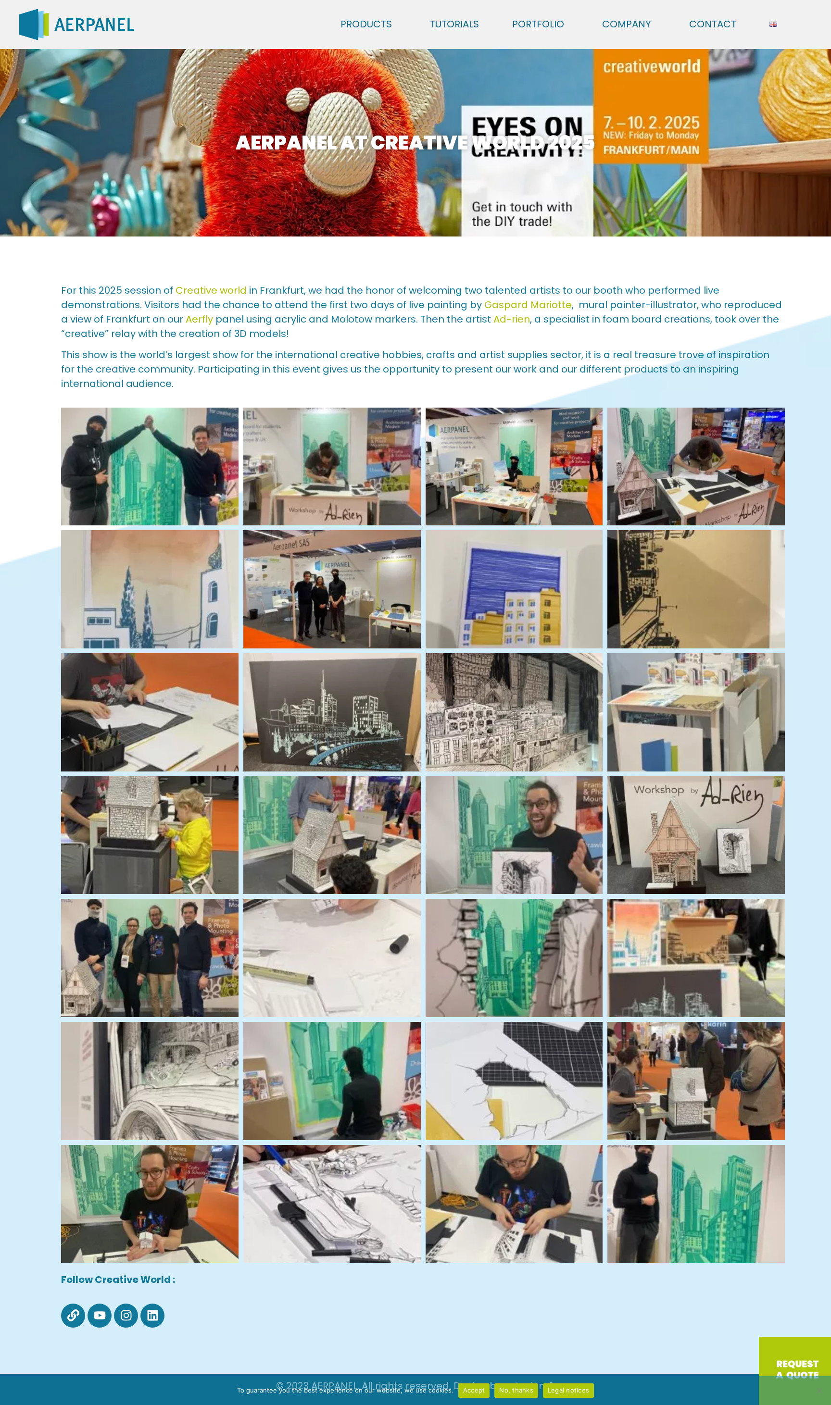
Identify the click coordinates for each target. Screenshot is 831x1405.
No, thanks (516, 1390)
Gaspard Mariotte (528, 304)
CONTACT (712, 24)
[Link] (73, 1316)
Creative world (211, 290)
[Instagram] (126, 1316)
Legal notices (568, 1390)
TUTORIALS (454, 24)
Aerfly (199, 319)
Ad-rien (511, 319)
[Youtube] (100, 1316)
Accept (474, 1390)
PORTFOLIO (538, 24)
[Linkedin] (152, 1316)
